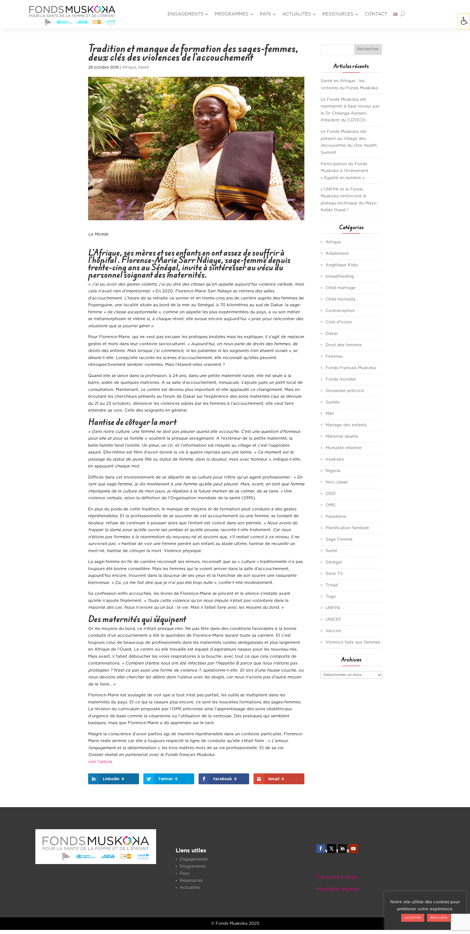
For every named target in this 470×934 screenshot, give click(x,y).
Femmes (334, 356)
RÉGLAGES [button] (438, 917)
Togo (331, 597)
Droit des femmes (344, 345)
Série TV (334, 574)
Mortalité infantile (343, 448)
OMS (330, 505)
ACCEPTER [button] (412, 917)
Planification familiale (347, 528)
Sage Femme (339, 539)
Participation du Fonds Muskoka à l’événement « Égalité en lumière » (344, 171)
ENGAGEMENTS (185, 14)
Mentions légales (337, 889)
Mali (330, 414)
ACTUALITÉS (296, 14)
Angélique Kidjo (342, 265)
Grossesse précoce (345, 391)
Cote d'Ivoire (339, 322)
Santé (143, 67)
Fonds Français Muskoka (351, 368)
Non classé (337, 482)
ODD (331, 494)
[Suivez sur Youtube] (353, 848)
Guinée (333, 402)
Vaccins (333, 631)
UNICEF (333, 619)
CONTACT (376, 14)
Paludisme (336, 517)
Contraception (340, 311)
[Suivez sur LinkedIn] (342, 848)
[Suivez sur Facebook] (320, 848)
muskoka (335, 459)
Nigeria (333, 471)
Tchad (332, 585)
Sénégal (334, 562)
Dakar (332, 334)
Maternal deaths (342, 436)
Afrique (129, 67)
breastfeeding (340, 276)
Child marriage (340, 288)
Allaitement (337, 254)
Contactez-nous (336, 877)
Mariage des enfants (346, 425)
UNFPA (333, 608)
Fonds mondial (341, 379)
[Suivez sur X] (331, 848)
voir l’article (100, 762)
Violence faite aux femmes (353, 642)
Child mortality (341, 299)
